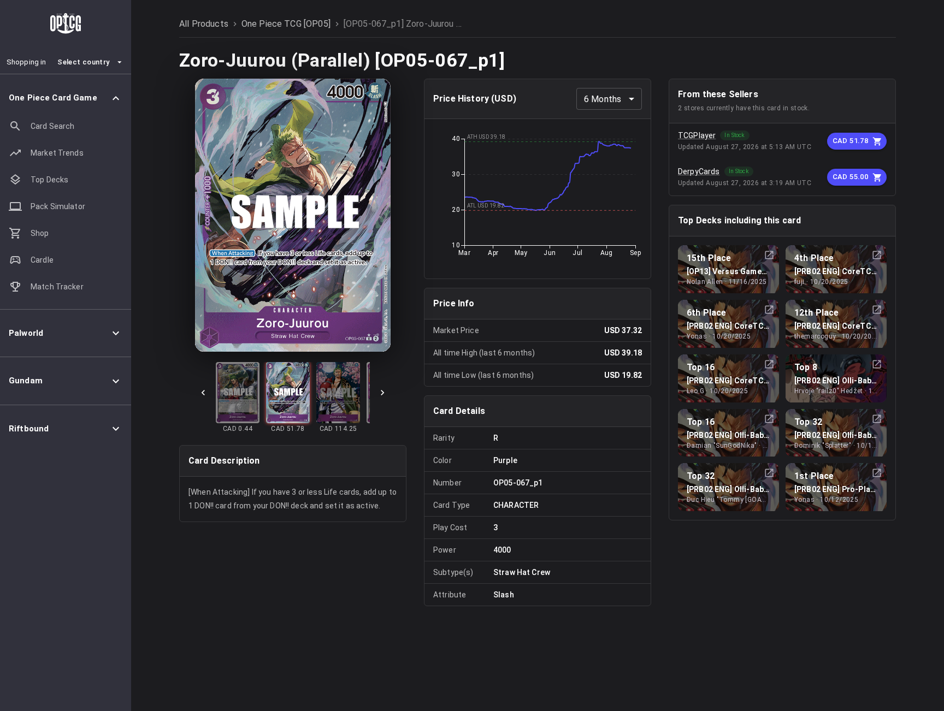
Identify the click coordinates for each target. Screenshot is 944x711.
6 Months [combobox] (602, 99)
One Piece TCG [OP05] (286, 24)
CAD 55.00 (850, 177)
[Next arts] (382, 392)
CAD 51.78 (850, 141)
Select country (83, 62)
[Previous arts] (203, 392)
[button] (65, 98)
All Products (203, 24)
